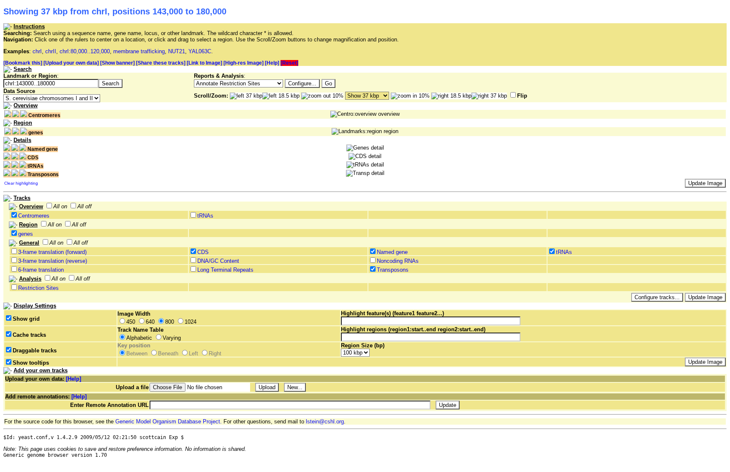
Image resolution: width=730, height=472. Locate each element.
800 (169, 322)
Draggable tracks (35, 350)
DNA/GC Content (218, 261)
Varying (172, 338)
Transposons (393, 270)
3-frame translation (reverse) (52, 261)
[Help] (272, 63)
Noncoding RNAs (398, 261)
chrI (37, 51)
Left (193, 353)
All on (60, 206)
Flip (522, 96)
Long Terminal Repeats (225, 270)
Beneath (168, 353)
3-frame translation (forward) (52, 252)
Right (215, 353)
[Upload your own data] (71, 63)
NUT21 (176, 51)
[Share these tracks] (160, 63)
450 (130, 322)
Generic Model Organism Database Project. (168, 421)
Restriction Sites (38, 288)
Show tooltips (31, 363)
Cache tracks (29, 335)
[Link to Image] (204, 63)
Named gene (392, 252)
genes (25, 234)
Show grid (26, 319)
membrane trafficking (139, 51)
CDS (203, 252)
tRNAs (205, 216)
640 (150, 322)
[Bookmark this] (22, 63)
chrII (50, 51)
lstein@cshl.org (325, 421)
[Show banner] (117, 63)
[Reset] (289, 63)
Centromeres (33, 216)
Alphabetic (139, 338)
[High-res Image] (243, 63)
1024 (190, 322)
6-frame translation (41, 270)
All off (84, 206)
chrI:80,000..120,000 (85, 51)
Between (136, 353)
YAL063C (199, 51)
